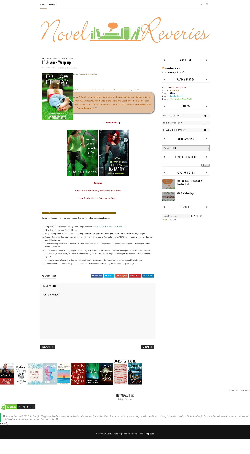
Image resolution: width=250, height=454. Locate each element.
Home (42, 4)
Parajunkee (99, 226)
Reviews (53, 4)
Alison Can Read (114, 226)
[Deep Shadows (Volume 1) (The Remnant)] (92, 374)
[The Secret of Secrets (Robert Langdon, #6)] (78, 373)
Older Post (147, 346)
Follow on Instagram (175, 130)
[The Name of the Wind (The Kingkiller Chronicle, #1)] (135, 373)
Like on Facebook (172, 123)
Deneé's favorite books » (239, 390)
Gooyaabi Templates (145, 433)
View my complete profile (174, 72)
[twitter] (202, 4)
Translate (172, 219)
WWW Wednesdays (185, 193)
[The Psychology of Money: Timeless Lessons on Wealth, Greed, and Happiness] (21, 374)
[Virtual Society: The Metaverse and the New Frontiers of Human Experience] (50, 373)
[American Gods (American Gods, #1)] (120, 373)
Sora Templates (114, 433)
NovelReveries (172, 68)
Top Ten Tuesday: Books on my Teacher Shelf (190, 182)
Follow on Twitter (173, 116)
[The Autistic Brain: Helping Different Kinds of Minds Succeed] (7, 373)
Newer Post (47, 346)
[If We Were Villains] (106, 373)
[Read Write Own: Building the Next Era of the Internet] (64, 374)
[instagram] (207, 4)
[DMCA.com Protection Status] (18, 406)
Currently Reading (125, 361)
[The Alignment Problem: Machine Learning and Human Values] (35, 373)
